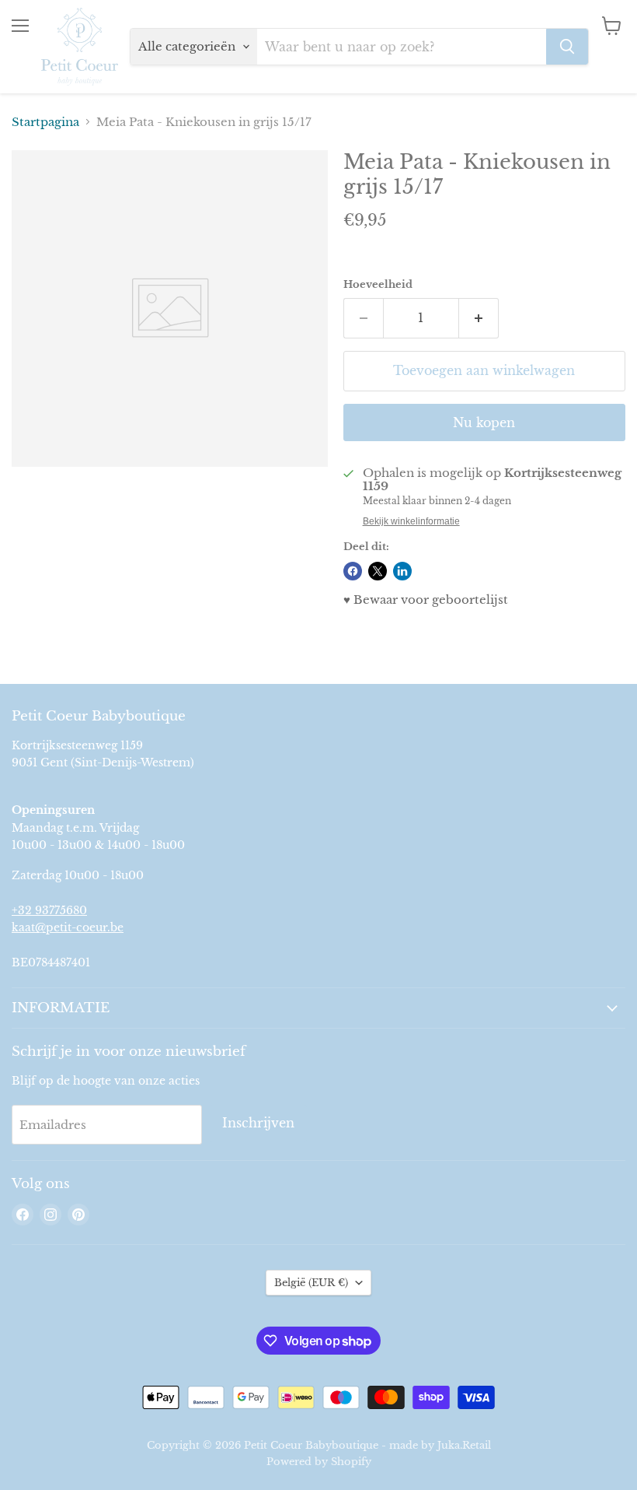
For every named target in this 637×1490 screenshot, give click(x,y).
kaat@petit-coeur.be (68, 927)
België (311, 1282)
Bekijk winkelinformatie (411, 521)
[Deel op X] (377, 571)
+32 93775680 (49, 910)
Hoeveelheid (377, 284)
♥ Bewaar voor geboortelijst (425, 599)
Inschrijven (258, 1123)
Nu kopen (484, 422)
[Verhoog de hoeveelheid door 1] (479, 318)
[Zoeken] (567, 47)
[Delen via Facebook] (352, 571)
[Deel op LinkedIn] (402, 571)
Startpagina (45, 121)
